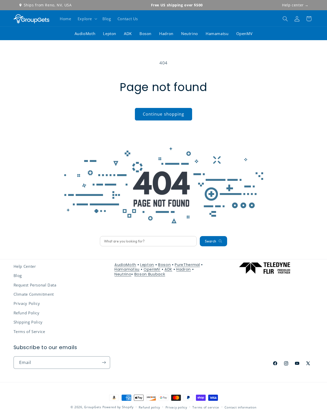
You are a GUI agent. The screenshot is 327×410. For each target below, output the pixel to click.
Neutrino (189, 33)
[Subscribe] (104, 362)
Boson (145, 33)
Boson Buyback (149, 274)
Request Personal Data (35, 284)
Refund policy (149, 407)
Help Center (25, 266)
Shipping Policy (28, 322)
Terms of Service (29, 331)
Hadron (166, 33)
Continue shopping (163, 114)
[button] (86, 18)
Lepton (109, 33)
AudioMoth (85, 33)
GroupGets (92, 407)
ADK (128, 33)
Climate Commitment (34, 294)
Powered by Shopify (118, 407)
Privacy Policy (27, 303)
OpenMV (244, 33)
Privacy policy (176, 407)
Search (210, 241)
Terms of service (205, 407)
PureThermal (187, 264)
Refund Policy (27, 312)
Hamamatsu (217, 33)
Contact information (240, 407)
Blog (18, 275)
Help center (295, 5)
